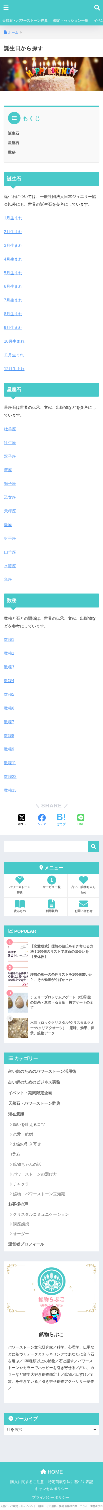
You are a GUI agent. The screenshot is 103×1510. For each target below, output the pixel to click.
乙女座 (10, 497)
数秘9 (9, 749)
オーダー (21, 1234)
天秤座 (10, 511)
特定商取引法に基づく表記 (70, 1482)
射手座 (10, 538)
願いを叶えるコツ (29, 1124)
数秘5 (9, 694)
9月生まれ (13, 327)
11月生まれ (14, 355)
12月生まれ (14, 369)
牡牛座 (10, 443)
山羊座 (10, 552)
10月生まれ (14, 341)
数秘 (12, 152)
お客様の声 (18, 1204)
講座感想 (21, 1224)
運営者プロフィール (26, 1244)
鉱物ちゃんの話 (27, 1164)
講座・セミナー (45, 1506)
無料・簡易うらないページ (58, 1506)
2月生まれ (13, 232)
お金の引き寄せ (27, 1144)
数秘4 (9, 681)
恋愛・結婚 (23, 1134)
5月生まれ (13, 273)
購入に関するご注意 (27, 1482)
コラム (14, 1154)
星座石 (13, 143)
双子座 (10, 456)
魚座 (8, 579)
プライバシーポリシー (51, 1498)
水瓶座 (10, 566)
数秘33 (10, 790)
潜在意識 (16, 1114)
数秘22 (10, 776)
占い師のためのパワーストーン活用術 (42, 1071)
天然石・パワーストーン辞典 (25, 20)
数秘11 (10, 763)
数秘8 (9, 736)
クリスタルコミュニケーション (41, 1214)
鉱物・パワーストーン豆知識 (39, 1194)
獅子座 (10, 483)
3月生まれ (13, 245)
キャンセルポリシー (51, 1489)
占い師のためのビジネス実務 (34, 1082)
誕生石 (13, 133)
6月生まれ (13, 286)
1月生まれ (13, 218)
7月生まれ (13, 300)
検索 (93, 846)
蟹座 (8, 470)
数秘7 (9, 722)
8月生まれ (13, 314)
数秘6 (9, 708)
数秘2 (9, 653)
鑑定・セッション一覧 (70, 20)
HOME (54, 1472)
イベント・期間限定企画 (30, 1093)
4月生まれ (13, 259)
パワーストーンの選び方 (35, 1174)
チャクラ (21, 1184)
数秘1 (9, 639)
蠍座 (8, 525)
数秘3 (9, 667)
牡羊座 (10, 429)
